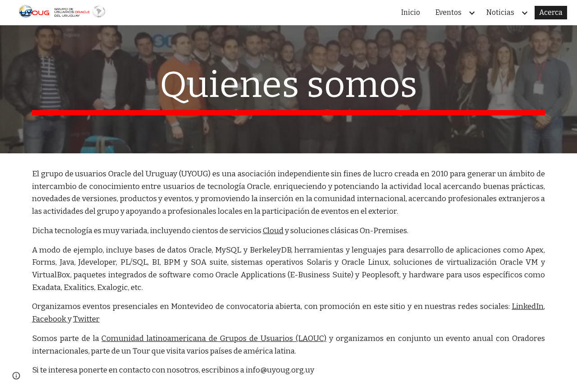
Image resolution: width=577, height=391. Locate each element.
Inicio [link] (410, 12)
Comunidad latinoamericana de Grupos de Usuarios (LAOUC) (213, 338)
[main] (288, 89)
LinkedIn (528, 306)
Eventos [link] (448, 12)
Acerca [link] (551, 12)
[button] (16, 375)
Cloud (273, 230)
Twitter (86, 319)
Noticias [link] (500, 12)
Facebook (50, 319)
